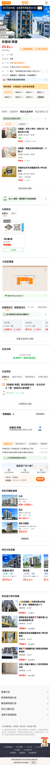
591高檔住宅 (28, 750)
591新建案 (19, 747)
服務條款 (22, 753)
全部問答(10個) (25, 404)
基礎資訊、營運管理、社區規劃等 (22, 75)
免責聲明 (13, 753)
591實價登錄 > (7, 726)
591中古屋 (39, 747)
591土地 (29, 747)
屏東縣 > (16, 726)
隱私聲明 (25, 763)
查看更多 (25, 539)
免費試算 (40, 479)
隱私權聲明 (32, 753)
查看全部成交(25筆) (25, 339)
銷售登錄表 (42, 307)
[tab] (8, 124)
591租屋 (17, 750)
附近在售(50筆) (25, 188)
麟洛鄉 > (23, 726)
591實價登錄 (8, 747)
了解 (40, 8)
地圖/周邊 (40, 414)
